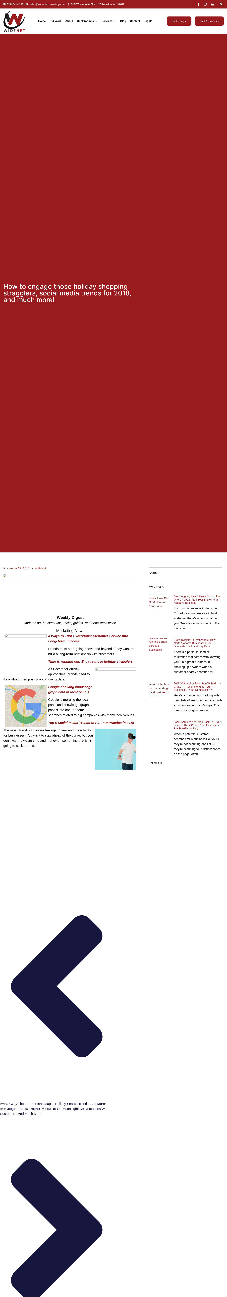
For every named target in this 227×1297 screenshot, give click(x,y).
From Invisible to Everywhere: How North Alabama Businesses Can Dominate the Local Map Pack (195, 643)
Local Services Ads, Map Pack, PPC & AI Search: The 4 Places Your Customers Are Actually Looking (198, 725)
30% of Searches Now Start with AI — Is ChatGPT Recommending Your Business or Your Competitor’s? (198, 686)
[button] (221, 4)
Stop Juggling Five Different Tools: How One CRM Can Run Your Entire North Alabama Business (197, 599)
